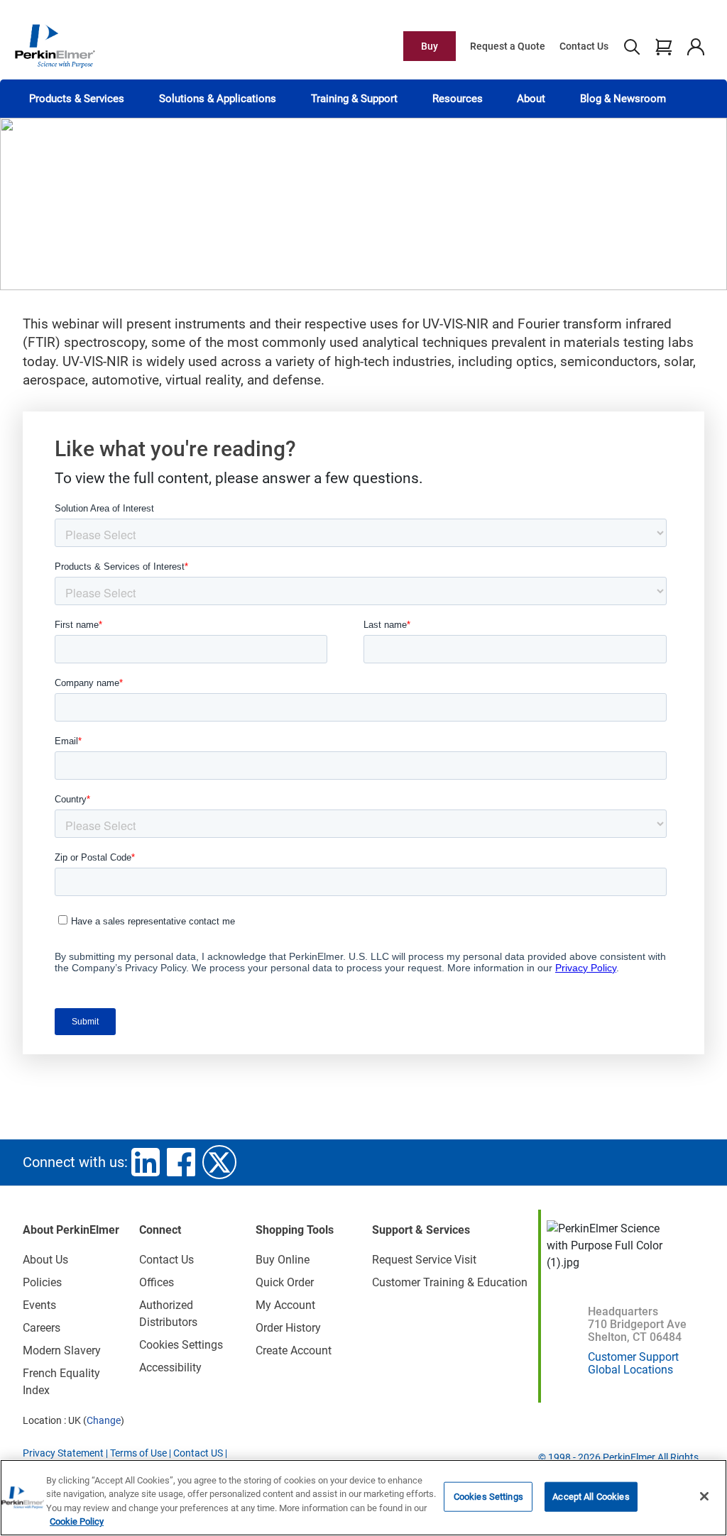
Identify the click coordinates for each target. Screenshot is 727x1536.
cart (663, 46)
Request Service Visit (424, 1259)
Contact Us (583, 46)
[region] (363, 1497)
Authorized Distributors (168, 1313)
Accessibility (170, 1367)
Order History (288, 1328)
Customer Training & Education (450, 1282)
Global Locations (630, 1369)
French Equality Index (61, 1381)
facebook (181, 1162)
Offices (156, 1282)
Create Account (294, 1350)
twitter (219, 1162)
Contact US (198, 1453)
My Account (285, 1305)
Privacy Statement (63, 1453)
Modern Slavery (62, 1350)
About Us (45, 1259)
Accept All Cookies (590, 1496)
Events (39, 1305)
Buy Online (283, 1259)
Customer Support (633, 1357)
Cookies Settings (488, 1496)
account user (695, 46)
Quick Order (285, 1282)
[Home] (55, 45)
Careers (41, 1328)
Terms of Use (138, 1453)
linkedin (145, 1162)
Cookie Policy (77, 1521)
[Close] (704, 1496)
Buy (429, 46)
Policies (42, 1282)
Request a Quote (507, 46)
